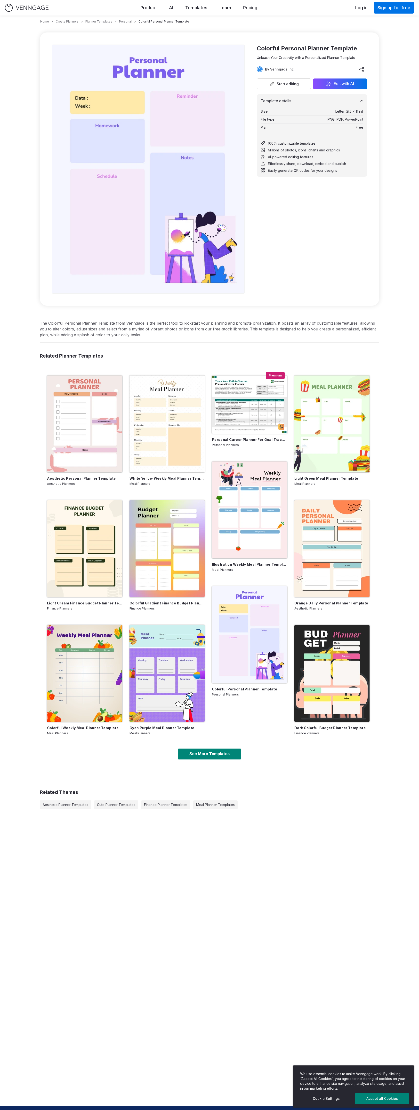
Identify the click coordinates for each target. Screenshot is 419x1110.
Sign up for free (394, 7)
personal (125, 21)
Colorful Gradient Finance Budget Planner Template (167, 603)
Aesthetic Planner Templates (65, 805)
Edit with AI (344, 83)
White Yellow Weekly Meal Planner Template (167, 478)
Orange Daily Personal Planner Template (331, 603)
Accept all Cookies (382, 1098)
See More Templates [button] (209, 753)
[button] (284, 83)
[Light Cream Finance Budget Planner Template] (84, 548)
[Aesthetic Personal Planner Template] (84, 423)
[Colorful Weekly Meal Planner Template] (84, 673)
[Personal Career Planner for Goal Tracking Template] (249, 404)
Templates (196, 7)
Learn (225, 7)
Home (44, 21)
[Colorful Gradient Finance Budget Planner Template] (167, 548)
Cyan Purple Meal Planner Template (161, 728)
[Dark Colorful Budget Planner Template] (332, 673)
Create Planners (67, 21)
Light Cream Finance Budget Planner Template (84, 603)
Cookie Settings (326, 1098)
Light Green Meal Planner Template (326, 478)
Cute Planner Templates (116, 805)
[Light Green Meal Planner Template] (332, 423)
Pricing (250, 7)
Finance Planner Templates (165, 805)
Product (148, 7)
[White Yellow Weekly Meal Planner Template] (167, 423)
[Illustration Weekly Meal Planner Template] (249, 509)
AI (171, 7)
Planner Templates (98, 21)
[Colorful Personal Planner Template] (249, 634)
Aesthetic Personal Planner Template (81, 478)
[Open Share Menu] (361, 69)
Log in (361, 7)
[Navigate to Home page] (26, 8)
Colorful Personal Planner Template (244, 689)
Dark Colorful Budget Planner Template (330, 728)
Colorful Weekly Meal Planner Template (83, 728)
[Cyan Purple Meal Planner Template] (167, 673)
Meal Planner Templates (215, 805)
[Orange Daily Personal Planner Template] (332, 548)
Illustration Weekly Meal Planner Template (249, 564)
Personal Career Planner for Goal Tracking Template (249, 440)
